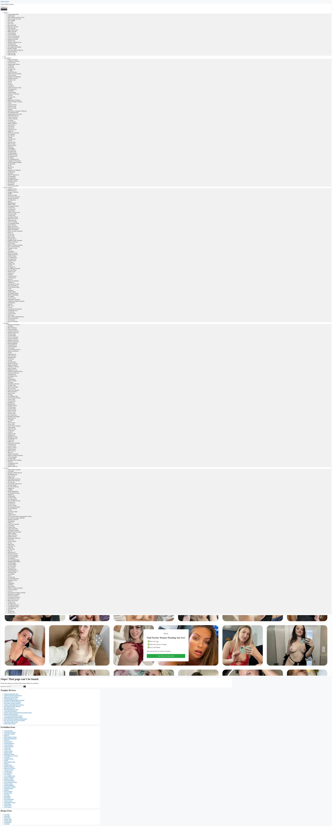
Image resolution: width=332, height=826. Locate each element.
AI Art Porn (11, 359)
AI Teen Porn (11, 504)
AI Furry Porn (11, 413)
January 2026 (7, 819)
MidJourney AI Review (14, 100)
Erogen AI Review (13, 59)
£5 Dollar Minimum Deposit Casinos (14, 700)
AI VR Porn (11, 430)
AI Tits (9, 288)
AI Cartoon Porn (12, 499)
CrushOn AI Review (13, 331)
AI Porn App (11, 577)
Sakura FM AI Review (14, 480)
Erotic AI (10, 279)
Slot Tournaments (9, 799)
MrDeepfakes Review (14, 228)
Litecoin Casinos (8, 769)
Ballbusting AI (12, 203)
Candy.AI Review (13, 117)
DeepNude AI (11, 404)
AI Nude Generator (13, 596)
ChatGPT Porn (12, 260)
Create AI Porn (12, 446)
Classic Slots (7, 749)
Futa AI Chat (11, 393)
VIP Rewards (7, 805)
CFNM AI (10, 585)
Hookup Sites (8, 765)
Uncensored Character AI (15, 483)
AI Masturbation (12, 153)
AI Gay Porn (11, 182)
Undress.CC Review (13, 366)
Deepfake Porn (12, 357)
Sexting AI (10, 290)
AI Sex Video (11, 423)
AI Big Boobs (11, 427)
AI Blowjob (11, 583)
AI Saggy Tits (11, 267)
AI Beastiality (11, 496)
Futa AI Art (11, 539)
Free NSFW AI (12, 150)
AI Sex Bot (11, 315)
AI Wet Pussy (11, 171)
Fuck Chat (10, 23)
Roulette (6, 790)
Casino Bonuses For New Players (13, 717)
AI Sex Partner (12, 122)
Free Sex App (11, 53)
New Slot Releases (9, 780)
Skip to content (5, 1)
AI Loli (10, 83)
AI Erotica (10, 326)
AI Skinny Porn (12, 572)
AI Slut (10, 352)
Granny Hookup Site (13, 37)
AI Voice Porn (11, 62)
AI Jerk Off (11, 67)
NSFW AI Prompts (13, 387)
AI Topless (11, 262)
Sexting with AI (12, 239)
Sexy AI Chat (11, 476)
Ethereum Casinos (9, 754)
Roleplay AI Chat (12, 370)
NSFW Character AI (13, 175)
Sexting (6, 323)
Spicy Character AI (13, 285)
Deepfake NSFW (12, 181)
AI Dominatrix (12, 176)
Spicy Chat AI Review (14, 246)
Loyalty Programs (9, 777)
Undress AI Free (12, 189)
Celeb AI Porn (11, 142)
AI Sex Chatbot (12, 541)
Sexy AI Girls (11, 567)
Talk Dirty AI (11, 546)
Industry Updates (8, 766)
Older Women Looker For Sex (16, 17)
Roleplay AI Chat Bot (14, 324)
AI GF (9, 575)
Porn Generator (8, 187)
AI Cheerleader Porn (13, 159)
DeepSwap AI (11, 552)
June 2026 (7, 816)
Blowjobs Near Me (13, 27)
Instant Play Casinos (9, 768)
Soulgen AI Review (13, 192)
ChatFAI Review (12, 72)
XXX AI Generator (13, 337)
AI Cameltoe (11, 574)
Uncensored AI (12, 374)
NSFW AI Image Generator (15, 455)
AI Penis (10, 490)
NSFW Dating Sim (13, 491)
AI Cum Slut (11, 482)
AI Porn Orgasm (12, 457)
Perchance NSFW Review (15, 473)
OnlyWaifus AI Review (14, 479)
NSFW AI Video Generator (15, 588)
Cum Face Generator (13, 524)
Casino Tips (7, 748)
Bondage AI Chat (12, 437)
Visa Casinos (7, 807)
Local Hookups (12, 34)
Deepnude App (12, 220)
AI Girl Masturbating (13, 560)
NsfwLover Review (13, 351)
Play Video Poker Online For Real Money (15, 719)
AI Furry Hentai (12, 485)
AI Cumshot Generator (14, 268)
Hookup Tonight (12, 48)
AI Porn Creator (12, 505)
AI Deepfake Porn (13, 310)
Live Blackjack (8, 773)
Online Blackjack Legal (10, 698)
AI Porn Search (12, 75)
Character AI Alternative (14, 77)
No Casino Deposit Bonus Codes (13, 715)
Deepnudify (11, 184)
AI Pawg (10, 84)
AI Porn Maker (12, 563)
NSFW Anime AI (12, 466)
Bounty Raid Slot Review (11, 714)
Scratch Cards (8, 793)
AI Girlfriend (11, 134)
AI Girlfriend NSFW (13, 605)
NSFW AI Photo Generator (15, 245)
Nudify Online (12, 292)
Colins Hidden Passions (7, 4)
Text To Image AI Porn (14, 398)
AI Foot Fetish (12, 334)
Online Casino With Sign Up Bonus (14, 705)
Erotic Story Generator (14, 443)
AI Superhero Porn (13, 463)
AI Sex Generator (12, 221)
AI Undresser (11, 320)
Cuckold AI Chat (12, 248)
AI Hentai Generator (13, 530)
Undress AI (11, 273)
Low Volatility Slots (9, 776)
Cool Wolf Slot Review (10, 711)
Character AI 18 (12, 129)
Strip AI (10, 201)
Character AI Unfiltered (14, 170)
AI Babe (10, 137)
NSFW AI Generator (13, 133)
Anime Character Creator (14, 87)
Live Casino (7, 774)
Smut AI (10, 610)
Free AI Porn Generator (14, 426)
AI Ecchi (10, 95)
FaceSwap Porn (12, 259)
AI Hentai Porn (12, 362)
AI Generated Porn (13, 557)
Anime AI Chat (12, 106)
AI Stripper (11, 419)
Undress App (11, 264)
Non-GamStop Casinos (10, 782)
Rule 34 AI (11, 306)
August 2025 (7, 822)
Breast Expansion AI (13, 342)
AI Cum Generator (13, 555)
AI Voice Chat (11, 80)
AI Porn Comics (12, 497)
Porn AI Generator (13, 321)
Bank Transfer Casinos (10, 737)
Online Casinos (8, 783)
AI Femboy (11, 471)
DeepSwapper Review (14, 64)
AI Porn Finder (12, 92)
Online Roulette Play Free (11, 694)
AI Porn (10, 140)
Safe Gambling (8, 791)
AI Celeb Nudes (12, 270)
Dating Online (8, 752)
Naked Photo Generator (14, 469)
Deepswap (10, 147)
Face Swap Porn (12, 415)
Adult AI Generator (13, 454)
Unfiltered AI (11, 435)
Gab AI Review (12, 356)
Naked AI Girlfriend (13, 281)
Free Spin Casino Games (11, 722)
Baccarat (6, 735)
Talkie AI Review (12, 535)
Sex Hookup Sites (12, 45)
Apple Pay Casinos (9, 734)
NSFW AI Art (11, 271)
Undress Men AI (12, 345)
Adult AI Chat (11, 433)
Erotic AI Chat (12, 412)
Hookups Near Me (13, 39)
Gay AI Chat (11, 243)
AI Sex (9, 165)
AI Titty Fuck (11, 602)
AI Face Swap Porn (13, 185)
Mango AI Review (13, 365)
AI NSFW (10, 173)
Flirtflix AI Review (13, 242)
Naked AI (10, 513)
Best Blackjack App (9, 708)
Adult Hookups (8, 731)
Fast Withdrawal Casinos (11, 755)
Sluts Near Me (11, 28)
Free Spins (7, 757)
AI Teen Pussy (12, 407)
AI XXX (10, 265)
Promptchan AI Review (14, 538)
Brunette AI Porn (12, 580)
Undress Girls (11, 527)
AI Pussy (10, 461)
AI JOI (9, 103)
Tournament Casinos (9, 802)
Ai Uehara (10, 120)
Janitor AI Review (13, 226)
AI (5, 56)
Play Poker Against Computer (12, 703)
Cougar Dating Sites (13, 14)
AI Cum (10, 307)
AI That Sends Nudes (13, 287)
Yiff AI (9, 250)
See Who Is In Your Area (166, 656)
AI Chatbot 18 (11, 209)
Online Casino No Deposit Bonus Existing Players (18, 712)
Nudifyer (10, 109)
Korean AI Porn (12, 145)
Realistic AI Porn (12, 405)
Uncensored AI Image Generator (16, 592)
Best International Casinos (11, 709)
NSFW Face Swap (13, 218)
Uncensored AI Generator (15, 309)
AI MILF (10, 432)
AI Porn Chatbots (12, 589)
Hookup (6, 763)
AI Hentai (10, 382)
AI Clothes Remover (13, 578)
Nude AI (10, 304)
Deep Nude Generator (14, 594)
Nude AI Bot (11, 237)
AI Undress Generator (14, 197)
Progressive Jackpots (9, 787)
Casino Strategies (9, 746)
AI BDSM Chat (12, 569)
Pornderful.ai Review (13, 384)
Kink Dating (11, 16)
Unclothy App (11, 69)
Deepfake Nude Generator (15, 240)
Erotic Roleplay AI (13, 571)
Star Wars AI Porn (13, 154)
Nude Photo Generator (14, 299)
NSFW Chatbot (12, 533)
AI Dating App (12, 608)
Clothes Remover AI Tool (15, 114)
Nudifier (10, 98)
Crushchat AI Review (13, 61)
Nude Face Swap (12, 253)
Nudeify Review (12, 536)
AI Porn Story (11, 215)
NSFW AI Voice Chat (14, 212)
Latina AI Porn (12, 313)
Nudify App (11, 477)
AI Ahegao (11, 157)
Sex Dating (7, 796)
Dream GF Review (13, 363)
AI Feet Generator (13, 119)
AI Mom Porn (11, 379)
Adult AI (10, 581)
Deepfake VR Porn (13, 179)
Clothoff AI (11, 282)
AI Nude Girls (11, 139)
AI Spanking (11, 521)
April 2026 (7, 817)
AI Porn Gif (11, 128)
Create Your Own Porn (14, 597)
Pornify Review (12, 354)
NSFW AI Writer (12, 195)
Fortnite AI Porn (12, 105)
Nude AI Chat (11, 388)
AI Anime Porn (12, 151)
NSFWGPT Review (13, 115)
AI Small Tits (11, 465)
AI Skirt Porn (11, 164)
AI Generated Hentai (13, 223)
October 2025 (8, 820)
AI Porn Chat (11, 399)
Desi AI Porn (11, 586)
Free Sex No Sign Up (13, 36)
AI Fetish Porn (12, 278)
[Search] (24, 686)
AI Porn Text (11, 207)
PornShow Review (13, 78)
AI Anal (10, 543)
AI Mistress (11, 66)
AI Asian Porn (11, 401)
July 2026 (7, 814)
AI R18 (10, 81)
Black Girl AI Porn (13, 600)
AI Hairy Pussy (12, 408)
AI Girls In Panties (13, 318)
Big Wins (6, 740)
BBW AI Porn (11, 451)
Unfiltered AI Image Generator (16, 301)
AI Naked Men (12, 335)
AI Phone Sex (11, 613)
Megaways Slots (8, 779)
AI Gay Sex (11, 234)
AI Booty (10, 394)
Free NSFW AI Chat (13, 599)
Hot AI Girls (11, 235)
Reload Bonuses (8, 788)
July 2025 (7, 824)
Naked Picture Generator (14, 532)
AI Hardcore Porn (12, 438)
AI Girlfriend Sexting (13, 493)
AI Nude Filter (12, 458)
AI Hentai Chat (12, 444)
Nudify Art (11, 441)
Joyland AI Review (13, 254)
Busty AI (10, 377)
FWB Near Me (12, 55)
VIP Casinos (7, 804)
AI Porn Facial (12, 449)
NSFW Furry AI (12, 190)
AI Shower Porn (12, 276)
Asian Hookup (12, 33)
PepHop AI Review (13, 340)
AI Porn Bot (11, 611)
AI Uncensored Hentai (14, 507)
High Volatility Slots (9, 762)
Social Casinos (8, 801)
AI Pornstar (11, 126)
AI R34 (10, 168)
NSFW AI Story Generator (15, 231)
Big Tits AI (11, 167)
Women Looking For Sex (15, 42)
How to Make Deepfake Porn (16, 316)
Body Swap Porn (12, 329)
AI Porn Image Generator (15, 162)
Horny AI (10, 452)
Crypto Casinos (8, 751)
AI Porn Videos (12, 256)
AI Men (10, 193)
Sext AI (10, 421)
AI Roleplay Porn (12, 376)
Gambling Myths (8, 759)
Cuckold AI (11, 86)
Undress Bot (11, 440)
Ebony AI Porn (12, 410)
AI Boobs (10, 274)
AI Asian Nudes (12, 214)
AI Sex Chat (11, 424)
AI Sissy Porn (11, 97)
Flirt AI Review (12, 225)
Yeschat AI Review (13, 338)
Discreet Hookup (12, 51)
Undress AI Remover (13, 94)
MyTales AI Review (13, 198)
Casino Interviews (9, 743)
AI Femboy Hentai (13, 217)
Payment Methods (9, 785)
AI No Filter (11, 348)
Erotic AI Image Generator (15, 101)
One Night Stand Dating (14, 47)
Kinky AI (10, 232)
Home (6, 12)
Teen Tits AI (11, 136)
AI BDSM (10, 91)
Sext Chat (10, 22)
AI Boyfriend (11, 302)
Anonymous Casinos (10, 732)
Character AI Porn (13, 553)
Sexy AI (10, 550)
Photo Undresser (12, 328)
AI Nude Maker (12, 564)
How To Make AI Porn (14, 501)
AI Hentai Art (11, 502)
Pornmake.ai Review (13, 373)
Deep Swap (11, 544)
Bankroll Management (10, 738)
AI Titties (10, 70)
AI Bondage (11, 148)
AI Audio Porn (12, 200)
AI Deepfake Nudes (13, 606)
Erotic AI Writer (12, 380)
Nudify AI (10, 131)
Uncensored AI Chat (13, 284)
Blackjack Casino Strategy (11, 697)
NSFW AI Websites (13, 229)
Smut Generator (12, 368)
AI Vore (10, 360)
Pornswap (10, 547)
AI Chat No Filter (12, 511)
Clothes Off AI (12, 515)
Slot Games (7, 797)
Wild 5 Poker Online (9, 723)
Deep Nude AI (12, 418)
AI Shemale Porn (12, 156)
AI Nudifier (11, 296)
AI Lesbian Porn (12, 89)
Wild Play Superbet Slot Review (13, 695)
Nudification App (12, 474)
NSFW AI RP (11, 204)
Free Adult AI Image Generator (16, 518)
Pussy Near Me (12, 25)
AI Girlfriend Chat (13, 396)
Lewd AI (10, 591)
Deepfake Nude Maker (14, 561)
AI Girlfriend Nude (13, 112)
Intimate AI (11, 494)
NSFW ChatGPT (12, 123)
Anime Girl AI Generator (14, 73)
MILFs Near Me (12, 31)
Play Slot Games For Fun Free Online (14, 720)
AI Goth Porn (11, 558)
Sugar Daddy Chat (13, 30)
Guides (6, 760)
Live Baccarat (8, 771)
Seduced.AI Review (13, 332)
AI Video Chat (12, 385)
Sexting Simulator (12, 343)
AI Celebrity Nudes (13, 293)
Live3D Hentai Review (14, 349)
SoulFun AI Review (13, 519)
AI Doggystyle (12, 178)
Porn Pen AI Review (13, 487)
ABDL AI (10, 522)
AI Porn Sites (11, 211)
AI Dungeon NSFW (13, 206)
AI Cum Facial (12, 566)
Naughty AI (11, 488)
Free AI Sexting (12, 108)
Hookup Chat (11, 41)
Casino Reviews (8, 745)
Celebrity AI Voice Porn (14, 161)
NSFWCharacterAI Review (15, 371)
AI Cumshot (11, 525)
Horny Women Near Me (14, 19)
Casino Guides (8, 741)
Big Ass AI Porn (12, 447)
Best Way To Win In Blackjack (12, 701)
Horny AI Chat (12, 429)
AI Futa (10, 510)
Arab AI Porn (11, 125)
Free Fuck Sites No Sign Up (15, 50)
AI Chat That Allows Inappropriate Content (19, 516)
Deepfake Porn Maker (14, 416)
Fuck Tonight (11, 20)
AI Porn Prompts (12, 346)
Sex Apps (6, 794)
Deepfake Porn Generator (15, 460)
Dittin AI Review (12, 391)
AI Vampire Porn (12, 257)
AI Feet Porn (11, 549)
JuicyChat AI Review (13, 390)
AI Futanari (11, 251)
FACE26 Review (12, 508)
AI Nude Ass (11, 312)
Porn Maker (7, 58)
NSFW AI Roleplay (13, 295)
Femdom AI (11, 402)
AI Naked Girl (12, 603)
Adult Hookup (12, 44)
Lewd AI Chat (11, 298)
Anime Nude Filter (13, 529)
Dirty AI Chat (11, 143)
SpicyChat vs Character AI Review (17, 111)
